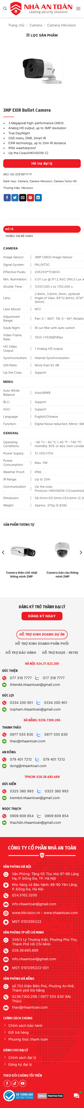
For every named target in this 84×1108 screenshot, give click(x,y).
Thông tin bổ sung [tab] (19, 236)
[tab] (42, 634)
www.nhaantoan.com (61, 913)
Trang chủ (16, 25)
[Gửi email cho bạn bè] (22, 197)
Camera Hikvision (61, 25)
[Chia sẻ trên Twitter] (15, 197)
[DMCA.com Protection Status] (51, 1096)
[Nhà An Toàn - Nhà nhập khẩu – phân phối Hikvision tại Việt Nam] (41, 8)
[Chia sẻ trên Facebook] (7, 197)
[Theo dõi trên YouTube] (22, 1083)
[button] (5, 8)
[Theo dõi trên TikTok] (15, 1083)
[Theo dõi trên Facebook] (7, 1083)
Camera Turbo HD (65, 181)
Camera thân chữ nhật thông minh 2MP (21, 574)
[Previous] (3, 561)
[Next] (80, 561)
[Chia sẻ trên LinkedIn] (38, 197)
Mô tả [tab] (9, 229)
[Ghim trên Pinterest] (30, 197)
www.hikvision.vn (26, 913)
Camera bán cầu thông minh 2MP (62, 574)
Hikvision (27, 188)
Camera (36, 25)
